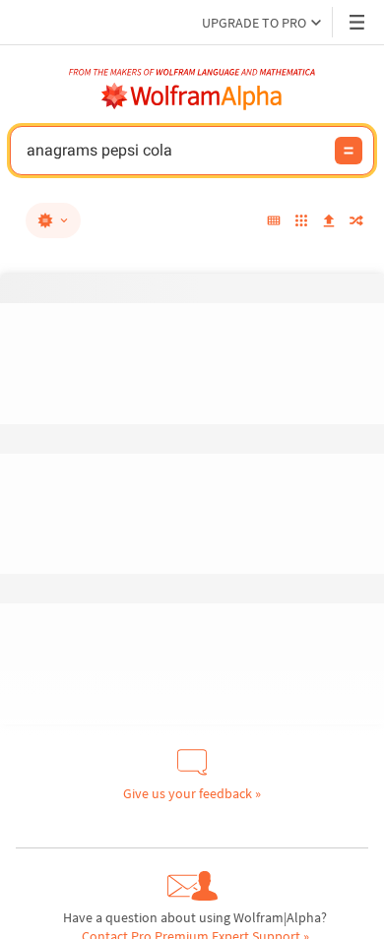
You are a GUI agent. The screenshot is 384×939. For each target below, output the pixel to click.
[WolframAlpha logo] (192, 96)
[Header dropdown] (358, 22)
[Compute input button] (348, 150)
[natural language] (53, 220)
